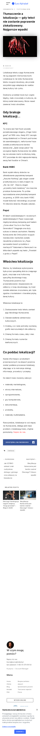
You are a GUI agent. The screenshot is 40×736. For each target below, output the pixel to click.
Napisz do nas (19, 432)
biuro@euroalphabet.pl (15, 662)
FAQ (8, 692)
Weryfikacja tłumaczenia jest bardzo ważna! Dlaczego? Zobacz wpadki (26, 506)
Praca (20, 692)
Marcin (8, 66)
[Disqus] (20, 541)
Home (9, 681)
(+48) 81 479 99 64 (24, 665)
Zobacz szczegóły (9, 726)
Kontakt (9, 689)
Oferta (9, 684)
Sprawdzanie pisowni (25, 687)
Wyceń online (20, 700)
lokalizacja (11, 450)
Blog (8, 687)
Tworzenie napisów (24, 689)
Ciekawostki (8, 9)
